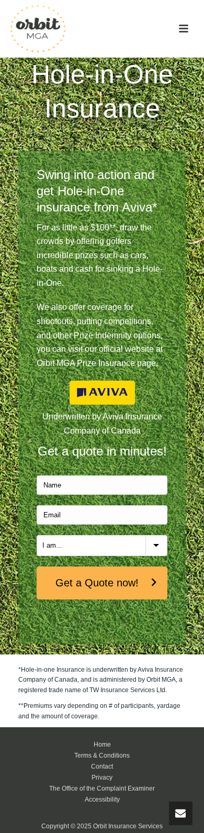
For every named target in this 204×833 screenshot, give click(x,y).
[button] (184, 29)
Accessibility (102, 799)
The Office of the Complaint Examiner (102, 788)
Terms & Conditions (102, 755)
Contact (102, 766)
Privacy (102, 777)
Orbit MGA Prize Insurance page (96, 363)
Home (102, 744)
